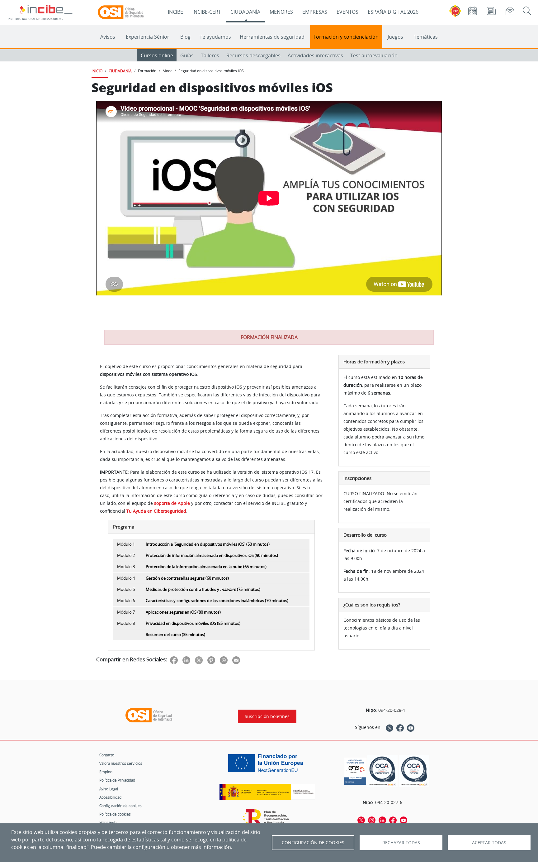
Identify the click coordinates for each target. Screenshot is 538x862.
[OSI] (148, 715)
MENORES (281, 11)
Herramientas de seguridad (272, 36)
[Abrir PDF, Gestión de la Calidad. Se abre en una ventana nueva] (414, 771)
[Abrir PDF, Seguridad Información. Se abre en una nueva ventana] (382, 771)
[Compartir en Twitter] (199, 660)
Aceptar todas (489, 842)
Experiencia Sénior (147, 36)
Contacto (106, 754)
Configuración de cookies (120, 805)
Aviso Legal (108, 788)
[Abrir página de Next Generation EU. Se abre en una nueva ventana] (267, 765)
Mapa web (107, 822)
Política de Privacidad (117, 780)
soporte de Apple (172, 503)
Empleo (105, 771)
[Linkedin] (382, 820)
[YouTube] (410, 727)
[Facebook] (400, 727)
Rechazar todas (401, 842)
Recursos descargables (253, 55)
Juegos (395, 36)
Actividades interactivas (315, 55)
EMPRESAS (314, 11)
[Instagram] (371, 820)
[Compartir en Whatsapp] (224, 660)
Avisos (107, 36)
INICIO (97, 70)
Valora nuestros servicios (120, 763)
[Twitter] (389, 727)
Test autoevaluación (374, 55)
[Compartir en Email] (236, 660)
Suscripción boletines (267, 716)
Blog (185, 36)
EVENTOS (347, 11)
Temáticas (426, 36)
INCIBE (175, 11)
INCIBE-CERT (206, 11)
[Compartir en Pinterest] (211, 660)
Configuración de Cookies (313, 842)
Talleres (210, 55)
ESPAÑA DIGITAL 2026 (393, 11)
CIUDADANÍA (245, 11)
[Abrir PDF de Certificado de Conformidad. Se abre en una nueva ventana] (355, 770)
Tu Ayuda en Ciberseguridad (156, 511)
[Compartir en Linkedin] (186, 660)
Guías (187, 55)
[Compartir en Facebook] (174, 660)
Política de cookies (115, 814)
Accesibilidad (110, 797)
